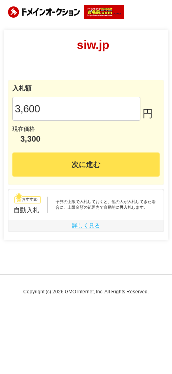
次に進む (86, 165)
